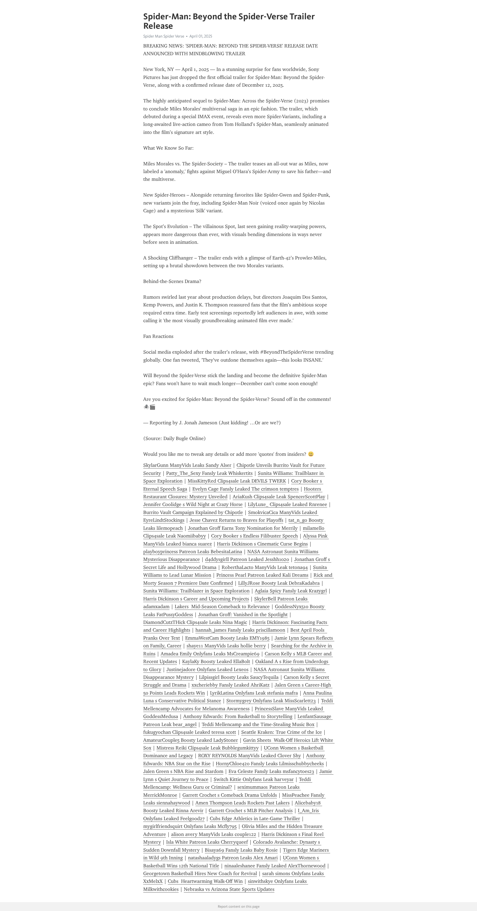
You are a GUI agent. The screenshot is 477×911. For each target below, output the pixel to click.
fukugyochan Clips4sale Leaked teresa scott (189, 732)
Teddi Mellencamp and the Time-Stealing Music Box (258, 724)
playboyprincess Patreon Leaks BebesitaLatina (192, 552)
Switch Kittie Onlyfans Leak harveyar (254, 779)
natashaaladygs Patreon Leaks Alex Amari (233, 858)
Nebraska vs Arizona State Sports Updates (229, 889)
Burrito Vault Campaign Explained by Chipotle (193, 512)
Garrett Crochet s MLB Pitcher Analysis (251, 810)
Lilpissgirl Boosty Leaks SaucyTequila (239, 677)
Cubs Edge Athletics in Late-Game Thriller (255, 818)
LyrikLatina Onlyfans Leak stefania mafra (254, 693)
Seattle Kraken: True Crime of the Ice (281, 732)
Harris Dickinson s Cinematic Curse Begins (262, 544)
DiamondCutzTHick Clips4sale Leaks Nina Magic (195, 622)
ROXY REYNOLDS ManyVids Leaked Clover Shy (249, 756)
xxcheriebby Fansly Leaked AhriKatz (230, 685)
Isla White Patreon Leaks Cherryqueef (207, 842)
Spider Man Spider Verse (163, 36)
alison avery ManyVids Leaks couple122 (213, 834)
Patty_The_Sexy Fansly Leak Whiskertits (209, 473)
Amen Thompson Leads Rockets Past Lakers (242, 803)
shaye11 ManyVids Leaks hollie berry (226, 646)
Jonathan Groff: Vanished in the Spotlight (243, 614)
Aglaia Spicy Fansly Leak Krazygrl (291, 591)
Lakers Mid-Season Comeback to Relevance (222, 606)
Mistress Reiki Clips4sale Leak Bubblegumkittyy (208, 748)
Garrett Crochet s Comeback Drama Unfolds (229, 795)
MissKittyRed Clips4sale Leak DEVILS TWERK (237, 481)
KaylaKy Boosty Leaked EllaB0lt (216, 661)
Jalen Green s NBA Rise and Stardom (183, 771)
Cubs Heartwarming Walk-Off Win (205, 881)
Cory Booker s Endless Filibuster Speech (254, 536)
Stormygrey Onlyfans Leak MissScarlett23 (271, 701)
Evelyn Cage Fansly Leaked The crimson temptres (245, 489)
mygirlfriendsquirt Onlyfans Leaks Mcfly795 (190, 826)
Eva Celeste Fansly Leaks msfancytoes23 (271, 771)
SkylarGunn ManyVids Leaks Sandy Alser (187, 465)
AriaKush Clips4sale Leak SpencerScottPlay (279, 497)
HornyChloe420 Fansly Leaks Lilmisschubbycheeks (270, 764)
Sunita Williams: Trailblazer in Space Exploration (196, 591)
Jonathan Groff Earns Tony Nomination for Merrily (243, 528)
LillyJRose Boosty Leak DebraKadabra (279, 583)
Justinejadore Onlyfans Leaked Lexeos (207, 669)
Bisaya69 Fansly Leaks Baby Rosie (241, 850)
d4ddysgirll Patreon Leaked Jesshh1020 (247, 559)
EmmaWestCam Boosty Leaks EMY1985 (227, 638)
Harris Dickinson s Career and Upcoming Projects (196, 599)
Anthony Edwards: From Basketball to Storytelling (237, 716)
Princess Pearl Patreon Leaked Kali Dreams (262, 575)
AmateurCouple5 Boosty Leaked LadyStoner (190, 740)
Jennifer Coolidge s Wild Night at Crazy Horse (193, 504)
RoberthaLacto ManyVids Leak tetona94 (265, 567)
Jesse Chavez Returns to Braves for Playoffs (236, 520)
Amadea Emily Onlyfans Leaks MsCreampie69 (210, 654)
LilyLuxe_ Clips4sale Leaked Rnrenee (287, 504)
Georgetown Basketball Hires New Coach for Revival (200, 873)
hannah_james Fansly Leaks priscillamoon (240, 630)
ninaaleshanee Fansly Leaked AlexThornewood (274, 866)
